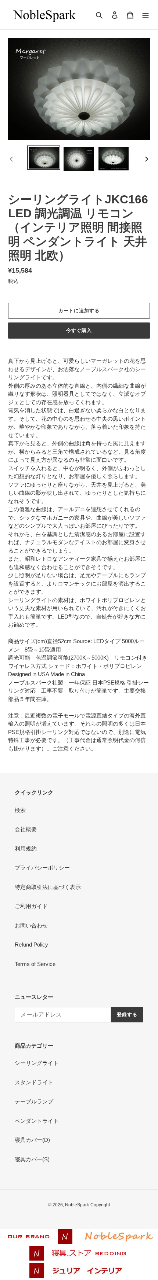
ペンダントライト (37, 1121)
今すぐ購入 (79, 330)
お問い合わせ (31, 925)
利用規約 (26, 848)
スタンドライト (34, 1082)
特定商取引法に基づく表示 (48, 887)
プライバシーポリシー (42, 867)
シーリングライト (37, 1063)
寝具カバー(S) (32, 1159)
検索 (20, 810)
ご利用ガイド (31, 906)
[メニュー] (145, 15)
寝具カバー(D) (32, 1140)
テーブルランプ (34, 1101)
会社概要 (26, 829)
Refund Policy (31, 944)
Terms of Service (35, 964)
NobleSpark (77, 1204)
